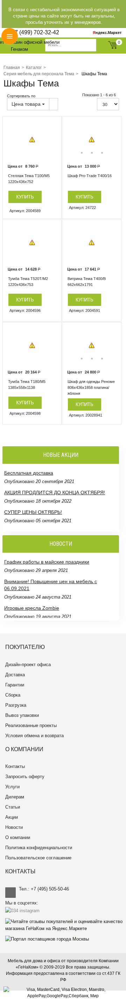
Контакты (15, 766)
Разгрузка (15, 705)
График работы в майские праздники (46, 562)
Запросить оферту (24, 776)
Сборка (12, 695)
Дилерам (14, 796)
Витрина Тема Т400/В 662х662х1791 (87, 282)
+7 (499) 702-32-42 (35, 32)
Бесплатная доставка (28, 473)
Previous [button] (72, 139)
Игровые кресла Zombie (31, 608)
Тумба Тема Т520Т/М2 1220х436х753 (28, 282)
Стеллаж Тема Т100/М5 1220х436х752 (29, 179)
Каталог (34, 67)
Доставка (15, 674)
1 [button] (81, 152)
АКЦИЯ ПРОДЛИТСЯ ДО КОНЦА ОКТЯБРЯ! (54, 492)
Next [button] (111, 139)
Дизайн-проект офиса (28, 664)
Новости (14, 827)
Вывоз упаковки (22, 715)
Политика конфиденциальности (38, 847)
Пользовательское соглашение (38, 857)
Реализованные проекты (31, 725)
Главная (12, 67)
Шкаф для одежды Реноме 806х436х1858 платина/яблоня (91, 387)
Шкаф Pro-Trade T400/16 (90, 176)
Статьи (12, 807)
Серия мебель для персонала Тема (39, 73)
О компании (17, 837)
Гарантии (14, 684)
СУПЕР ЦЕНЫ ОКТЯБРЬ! (33, 512)
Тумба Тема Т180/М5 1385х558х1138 (27, 384)
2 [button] (91, 152)
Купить (25, 197)
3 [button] (102, 152)
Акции (11, 817)
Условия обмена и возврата (34, 735)
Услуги (12, 786)
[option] (32, 139)
